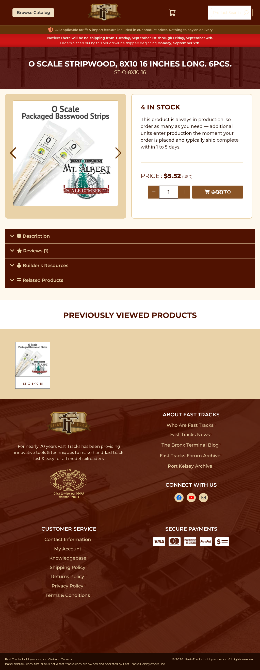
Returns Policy (67, 576)
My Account (67, 549)
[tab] (130, 236)
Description (35, 236)
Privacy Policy (68, 586)
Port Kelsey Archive (190, 466)
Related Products (42, 280)
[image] (65, 153)
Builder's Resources (44, 265)
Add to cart (221, 192)
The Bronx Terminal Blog (190, 445)
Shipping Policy (68, 567)
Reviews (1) (35, 251)
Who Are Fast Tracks (190, 425)
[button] (13, 153)
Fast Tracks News (190, 434)
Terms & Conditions (67, 595)
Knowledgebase (67, 558)
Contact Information (67, 539)
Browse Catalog (33, 12)
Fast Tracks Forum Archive (190, 456)
